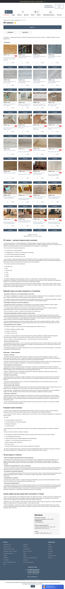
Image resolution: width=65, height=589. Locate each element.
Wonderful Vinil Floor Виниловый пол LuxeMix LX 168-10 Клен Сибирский (9, 59)
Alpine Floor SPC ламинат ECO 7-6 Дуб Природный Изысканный (24, 104)
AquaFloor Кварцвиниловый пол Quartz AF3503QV (9, 82)
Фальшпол (25, 559)
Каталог (12, 20)
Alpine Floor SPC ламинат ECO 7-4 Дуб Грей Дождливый (54, 104)
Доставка (26, 14)
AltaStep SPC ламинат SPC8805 (54, 151)
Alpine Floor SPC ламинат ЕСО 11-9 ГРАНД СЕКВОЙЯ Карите (39, 222)
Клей (4, 564)
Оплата (32, 14)
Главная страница (6, 20)
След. (37, 236)
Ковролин (25, 546)
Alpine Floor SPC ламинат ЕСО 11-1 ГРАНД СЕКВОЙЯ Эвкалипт (54, 175)
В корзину (10, 67)
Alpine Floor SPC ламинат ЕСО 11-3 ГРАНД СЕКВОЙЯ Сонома (24, 199)
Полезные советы (52, 555)
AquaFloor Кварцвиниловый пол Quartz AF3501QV (39, 82)
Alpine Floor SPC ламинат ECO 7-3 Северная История (10, 128)
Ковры (24, 553)
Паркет (24, 555)
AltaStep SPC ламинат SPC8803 (24, 151)
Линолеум (25, 544)
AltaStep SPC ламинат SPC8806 (9, 173)
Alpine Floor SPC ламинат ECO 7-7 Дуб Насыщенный (10, 104)
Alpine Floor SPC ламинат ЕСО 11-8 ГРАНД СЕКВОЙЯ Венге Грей (24, 221)
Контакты (59, 14)
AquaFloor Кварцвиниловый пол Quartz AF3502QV (24, 82)
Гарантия (19, 14)
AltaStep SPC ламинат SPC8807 (24, 174)
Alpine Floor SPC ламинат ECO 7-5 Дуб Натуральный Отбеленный (39, 104)
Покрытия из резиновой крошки (30, 557)
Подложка (5, 557)
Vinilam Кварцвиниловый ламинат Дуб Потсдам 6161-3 (24, 57)
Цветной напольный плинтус (9, 562)
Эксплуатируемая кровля (28, 562)
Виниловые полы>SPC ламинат (10, 551)
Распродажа (6, 14)
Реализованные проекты (49, 14)
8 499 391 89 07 (38, 520)
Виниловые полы (17, 20)
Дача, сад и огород (27, 551)
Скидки (13, 14)
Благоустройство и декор (9, 549)
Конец (40, 236)
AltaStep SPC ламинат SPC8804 (39, 150)
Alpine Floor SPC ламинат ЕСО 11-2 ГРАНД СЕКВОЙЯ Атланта (10, 197)
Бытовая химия (26, 549)
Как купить (50, 546)
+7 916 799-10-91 (33, 572)
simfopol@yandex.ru (49, 7)
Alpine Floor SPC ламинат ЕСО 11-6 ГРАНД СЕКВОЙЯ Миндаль (10, 222)
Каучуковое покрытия (8, 553)
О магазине (50, 551)
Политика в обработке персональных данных (32, 579)
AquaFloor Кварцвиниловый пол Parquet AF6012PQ (54, 82)
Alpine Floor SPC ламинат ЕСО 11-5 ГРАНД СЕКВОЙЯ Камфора (54, 197)
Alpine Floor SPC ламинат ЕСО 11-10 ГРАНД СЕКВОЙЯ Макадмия (54, 222)
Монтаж (39, 14)
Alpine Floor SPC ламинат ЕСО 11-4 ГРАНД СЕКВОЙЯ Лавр (39, 197)
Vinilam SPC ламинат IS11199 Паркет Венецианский (38, 173)
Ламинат (5, 555)
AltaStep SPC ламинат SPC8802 (9, 150)
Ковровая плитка (7, 546)
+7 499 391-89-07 (48, 5)
